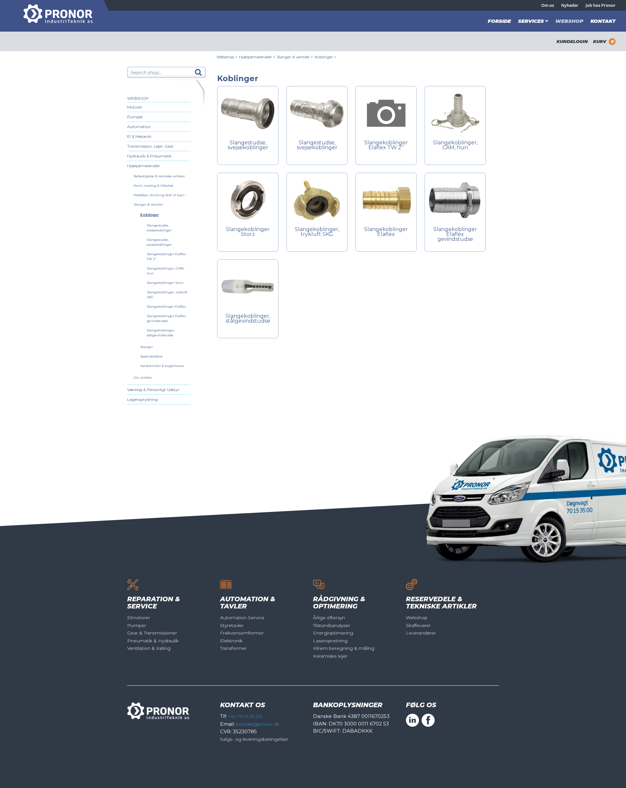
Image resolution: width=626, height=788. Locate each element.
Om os (547, 5)
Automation (139, 126)
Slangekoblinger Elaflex (166, 306)
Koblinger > (325, 56)
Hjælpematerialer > (257, 56)
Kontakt (603, 21)
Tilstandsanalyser (331, 625)
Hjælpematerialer (143, 165)
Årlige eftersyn (329, 617)
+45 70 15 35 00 (245, 716)
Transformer (233, 648)
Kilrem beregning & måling (343, 648)
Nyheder (569, 5)
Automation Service (242, 617)
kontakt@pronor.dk (257, 724)
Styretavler (232, 625)
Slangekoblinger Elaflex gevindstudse (455, 234)
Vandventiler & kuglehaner (162, 366)
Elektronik (231, 640)
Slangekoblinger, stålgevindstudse (248, 319)
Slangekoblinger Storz (165, 283)
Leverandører (421, 632)
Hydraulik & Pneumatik (149, 155)
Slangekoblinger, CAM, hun (455, 145)
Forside (499, 21)
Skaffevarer (418, 625)
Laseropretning (330, 640)
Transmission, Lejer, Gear (150, 146)
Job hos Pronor (601, 5)
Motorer (134, 107)
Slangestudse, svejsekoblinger (248, 145)
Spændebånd (151, 356)
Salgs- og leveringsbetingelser (254, 739)
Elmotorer (138, 617)
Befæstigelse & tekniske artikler (159, 176)
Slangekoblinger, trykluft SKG (317, 232)
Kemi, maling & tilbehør (153, 185)
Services (531, 21)
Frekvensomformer (242, 632)
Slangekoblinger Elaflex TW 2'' (386, 145)
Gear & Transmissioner (152, 632)
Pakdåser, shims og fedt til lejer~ (160, 195)
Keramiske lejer (330, 656)
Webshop (569, 21)
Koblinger (149, 215)
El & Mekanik (139, 136)
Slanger (146, 347)
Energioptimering (333, 632)
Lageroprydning (142, 399)
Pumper (135, 116)
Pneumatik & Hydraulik (153, 640)
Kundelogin (572, 41)
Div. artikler (143, 377)
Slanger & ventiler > (295, 56)
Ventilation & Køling (149, 648)
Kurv (603, 41)
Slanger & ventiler (148, 204)
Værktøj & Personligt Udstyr (153, 389)
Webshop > (226, 56)
